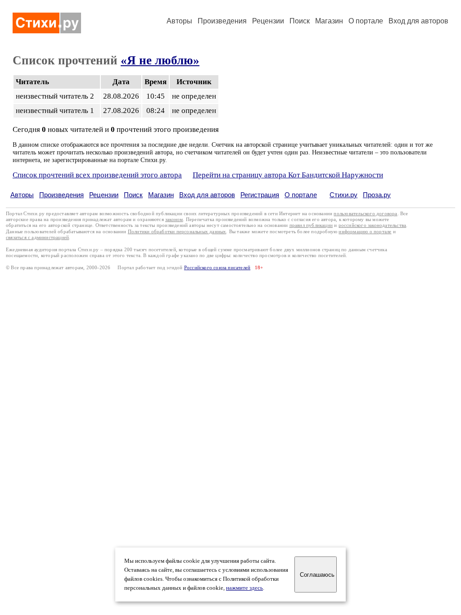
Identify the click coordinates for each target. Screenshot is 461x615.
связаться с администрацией (37, 237)
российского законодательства (373, 225)
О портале (301, 195)
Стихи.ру (343, 195)
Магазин (329, 21)
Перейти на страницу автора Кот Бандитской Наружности (288, 175)
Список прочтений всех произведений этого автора (97, 175)
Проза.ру (377, 195)
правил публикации (311, 225)
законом (174, 219)
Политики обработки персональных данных (177, 231)
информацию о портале (365, 231)
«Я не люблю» (160, 60)
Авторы (179, 21)
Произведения (222, 21)
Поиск (299, 21)
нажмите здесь (244, 588)
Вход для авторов (418, 21)
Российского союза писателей (217, 267)
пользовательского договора (365, 213)
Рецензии (268, 21)
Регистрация (259, 195)
